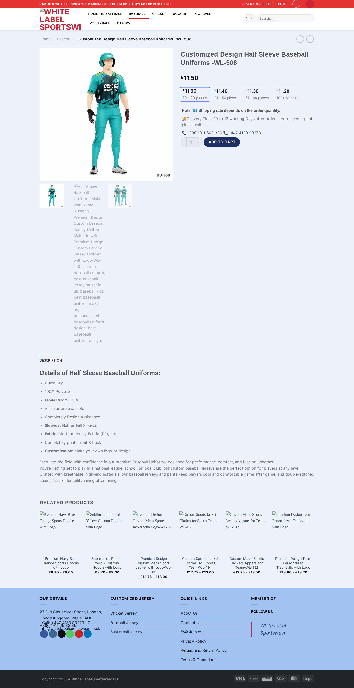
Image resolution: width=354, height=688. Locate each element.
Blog (282, 4)
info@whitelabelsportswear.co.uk (70, 628)
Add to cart (222, 142)
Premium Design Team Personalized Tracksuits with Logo (293, 562)
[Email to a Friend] (211, 156)
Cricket (159, 14)
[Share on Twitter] (202, 156)
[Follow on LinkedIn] (88, 634)
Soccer (179, 14)
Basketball (111, 14)
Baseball (137, 14)
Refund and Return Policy (204, 650)
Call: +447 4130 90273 (63, 622)
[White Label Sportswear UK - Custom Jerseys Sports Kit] (60, 19)
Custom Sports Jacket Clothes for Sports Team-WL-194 (200, 562)
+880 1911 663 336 (204, 132)
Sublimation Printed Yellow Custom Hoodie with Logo (107, 562)
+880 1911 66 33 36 (58, 625)
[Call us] (70, 634)
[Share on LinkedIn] (228, 156)
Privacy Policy (193, 641)
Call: (92, 622)
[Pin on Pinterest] (220, 156)
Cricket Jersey (123, 613)
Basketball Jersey (126, 631)
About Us (189, 613)
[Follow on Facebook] (44, 634)
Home (93, 14)
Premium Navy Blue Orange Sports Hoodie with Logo (60, 562)
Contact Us (191, 622)
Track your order (257, 4)
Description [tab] (51, 360)
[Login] (296, 4)
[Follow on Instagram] (53, 634)
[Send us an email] (62, 634)
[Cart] (310, 4)
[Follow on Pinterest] (79, 634)
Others (123, 23)
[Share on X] (194, 156)
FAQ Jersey (191, 631)
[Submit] (309, 18)
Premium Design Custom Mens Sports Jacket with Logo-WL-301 (154, 565)
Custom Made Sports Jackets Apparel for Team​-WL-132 (246, 562)
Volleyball (100, 23)
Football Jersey (124, 622)
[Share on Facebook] (185, 156)
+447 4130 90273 (244, 132)
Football (202, 14)
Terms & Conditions (198, 659)
